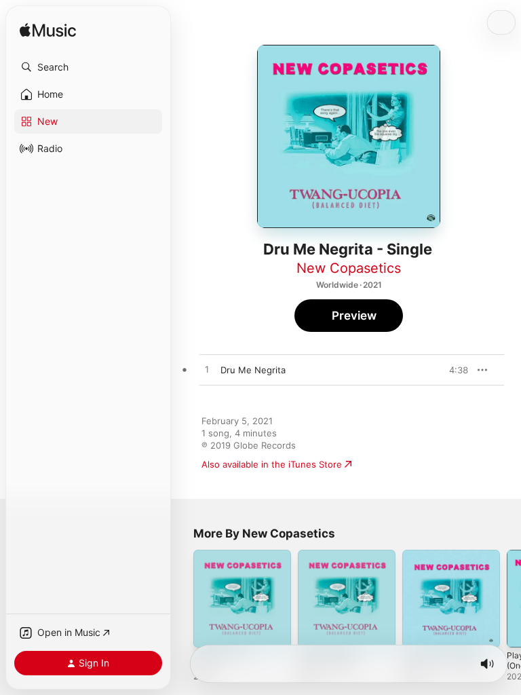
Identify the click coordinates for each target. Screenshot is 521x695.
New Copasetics (348, 268)
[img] (48, 31)
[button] (88, 67)
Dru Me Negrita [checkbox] (253, 369)
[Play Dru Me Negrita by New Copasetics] (206, 370)
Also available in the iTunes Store (271, 464)
